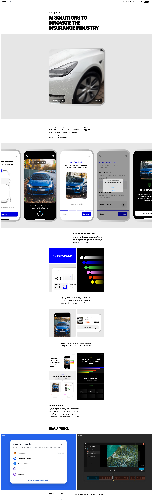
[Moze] (4, 1)
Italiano (103, 499)
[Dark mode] (150, 2)
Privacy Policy (66, 499)
